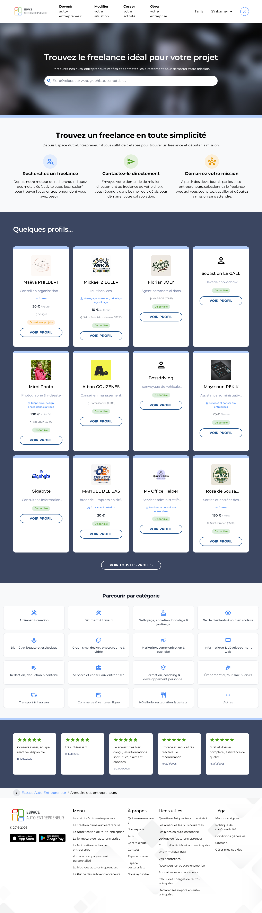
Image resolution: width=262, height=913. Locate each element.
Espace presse (138, 856)
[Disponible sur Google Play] (52, 838)
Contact (133, 849)
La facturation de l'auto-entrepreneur (90, 847)
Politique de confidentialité (225, 827)
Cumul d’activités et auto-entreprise (184, 845)
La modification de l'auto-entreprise (98, 832)
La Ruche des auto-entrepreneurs (96, 874)
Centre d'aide (137, 843)
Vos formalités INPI (172, 852)
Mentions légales (227, 818)
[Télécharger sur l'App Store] (23, 838)
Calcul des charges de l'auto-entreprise (179, 881)
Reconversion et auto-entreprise (182, 865)
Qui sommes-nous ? (141, 820)
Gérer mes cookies (228, 849)
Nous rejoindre (138, 874)
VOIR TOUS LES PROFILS (131, 565)
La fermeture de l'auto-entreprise (96, 838)
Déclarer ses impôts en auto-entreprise (179, 892)
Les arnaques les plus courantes (181, 825)
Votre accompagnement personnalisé (90, 858)
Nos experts (136, 829)
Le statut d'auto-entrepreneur (94, 818)
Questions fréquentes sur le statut (183, 818)
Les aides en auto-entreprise (179, 832)
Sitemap (221, 843)
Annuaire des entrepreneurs (178, 872)
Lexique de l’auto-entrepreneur (180, 838)
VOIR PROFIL (41, 332)
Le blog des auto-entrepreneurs (95, 867)
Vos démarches (170, 859)
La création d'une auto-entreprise (96, 825)
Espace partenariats (136, 865)
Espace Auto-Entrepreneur (44, 793)
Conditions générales (230, 836)
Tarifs (199, 11)
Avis (131, 836)
